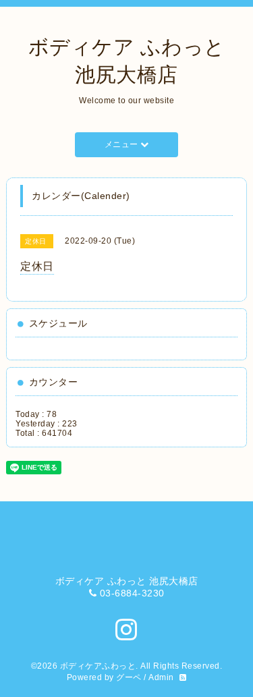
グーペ (129, 677)
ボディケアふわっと (98, 666)
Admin (161, 677)
